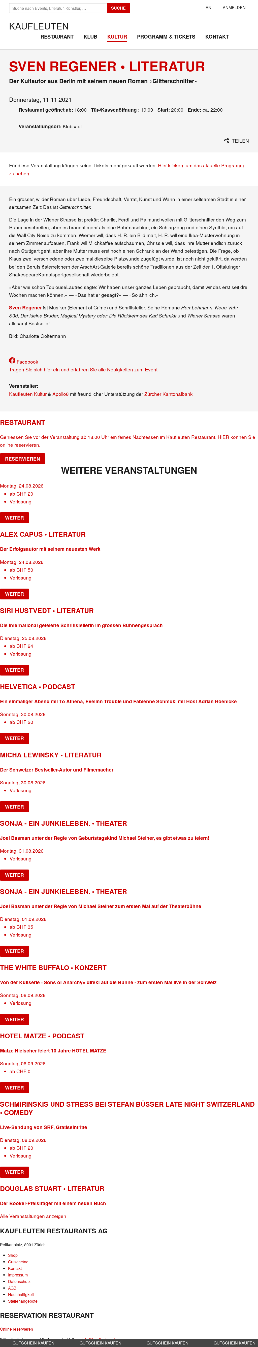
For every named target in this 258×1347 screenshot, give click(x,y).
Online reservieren (16, 1329)
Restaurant (57, 36)
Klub (90, 36)
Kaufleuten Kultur (28, 393)
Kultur (117, 36)
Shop (13, 1255)
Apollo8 (61, 393)
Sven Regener (25, 307)
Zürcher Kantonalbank (168, 393)
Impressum (18, 1275)
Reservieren (22, 458)
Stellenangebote (23, 1301)
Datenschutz (19, 1281)
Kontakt (217, 36)
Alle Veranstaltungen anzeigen (33, 1215)
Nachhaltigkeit (21, 1294)
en (208, 7)
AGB (12, 1288)
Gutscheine (18, 1262)
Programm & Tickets (166, 36)
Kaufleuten (39, 25)
